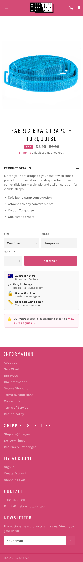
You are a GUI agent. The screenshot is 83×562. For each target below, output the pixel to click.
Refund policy (14, 414)
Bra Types (11, 375)
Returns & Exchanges (20, 447)
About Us (10, 362)
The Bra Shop (21, 557)
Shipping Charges (17, 434)
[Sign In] (79, 8)
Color (45, 234)
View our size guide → (27, 305)
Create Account (15, 473)
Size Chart (11, 369)
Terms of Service (16, 407)
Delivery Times (14, 440)
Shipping (25, 152)
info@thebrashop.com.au (26, 506)
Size (6, 234)
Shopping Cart (14, 480)
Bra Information (16, 382)
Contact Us (12, 401)
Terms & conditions (18, 395)
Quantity (9, 251)
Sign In (9, 467)
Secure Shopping (16, 388)
